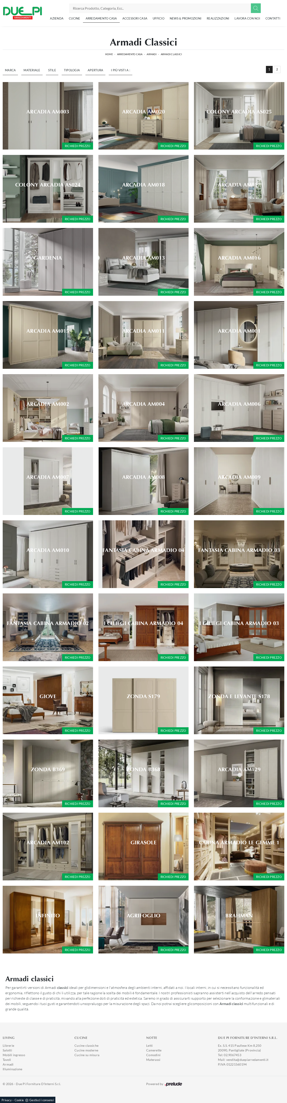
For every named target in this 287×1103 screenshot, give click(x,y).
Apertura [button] (95, 70)
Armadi (152, 54)
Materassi (153, 1060)
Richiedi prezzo (77, 146)
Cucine (74, 18)
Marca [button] (10, 70)
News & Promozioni (185, 18)
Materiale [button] (32, 70)
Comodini (153, 1055)
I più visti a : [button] (120, 70)
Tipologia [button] (72, 70)
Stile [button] (52, 70)
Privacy (7, 1100)
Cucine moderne (86, 1050)
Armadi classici (171, 54)
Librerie (8, 1045)
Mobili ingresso (14, 1055)
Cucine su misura (86, 1055)
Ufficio (158, 18)
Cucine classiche (86, 1045)
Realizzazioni (218, 18)
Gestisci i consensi (41, 1100)
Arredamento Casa (101, 18)
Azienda (56, 18)
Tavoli (7, 1060)
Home (109, 54)
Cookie (19, 1100)
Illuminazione (12, 1069)
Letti (149, 1045)
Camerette (153, 1050)
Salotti (7, 1050)
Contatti (272, 18)
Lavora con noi (247, 18)
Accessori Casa (135, 18)
